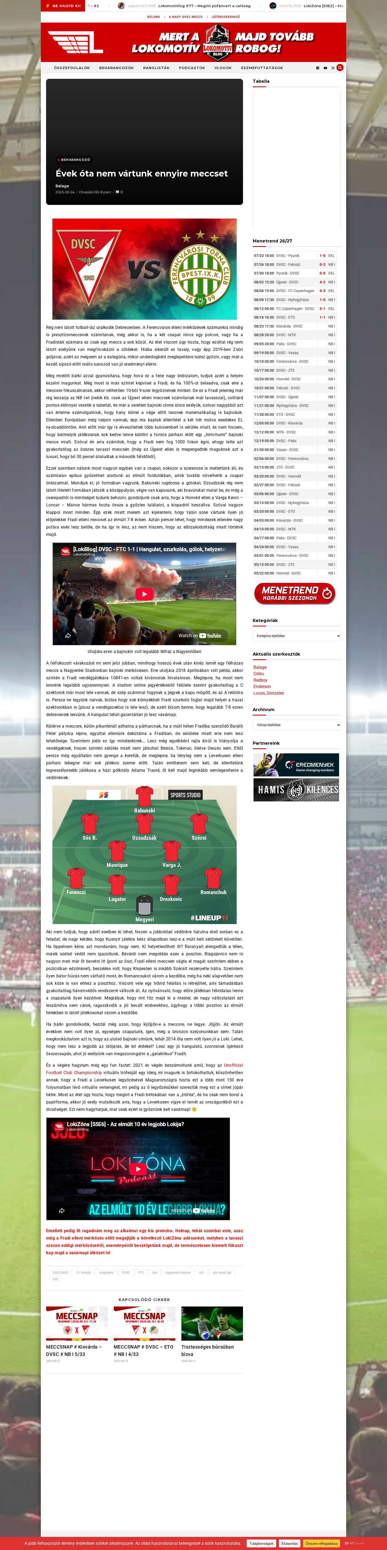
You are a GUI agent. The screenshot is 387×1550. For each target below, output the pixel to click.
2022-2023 (60, 1272)
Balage (62, 186)
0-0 (322, 273)
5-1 (322, 309)
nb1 (202, 1272)
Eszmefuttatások (262, 68)
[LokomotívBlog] (193, 42)
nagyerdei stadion (178, 1272)
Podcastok (192, 68)
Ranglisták (156, 68)
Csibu (259, 673)
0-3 (322, 291)
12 (121, 192)
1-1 (322, 317)
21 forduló (83, 1272)
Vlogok (223, 68)
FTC (141, 1272)
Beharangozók (116, 68)
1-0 (322, 255)
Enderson (262, 686)
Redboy (260, 680)
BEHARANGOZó (75, 160)
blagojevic (106, 1272)
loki (154, 1272)
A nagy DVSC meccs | (188, 17)
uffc (55, 1279)
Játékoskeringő (226, 17)
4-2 (322, 282)
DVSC (126, 1272)
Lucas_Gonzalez (269, 693)
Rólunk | (156, 17)
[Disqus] (144, 1447)
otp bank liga (222, 1272)
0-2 (322, 264)
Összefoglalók (72, 68)
